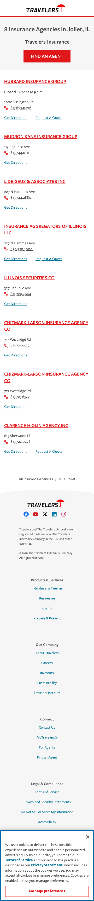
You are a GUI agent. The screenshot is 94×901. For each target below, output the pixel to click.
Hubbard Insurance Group (35, 81)
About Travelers (47, 653)
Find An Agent (47, 56)
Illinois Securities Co (29, 278)
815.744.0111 (19, 152)
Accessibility (47, 822)
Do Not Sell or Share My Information (47, 812)
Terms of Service (47, 792)
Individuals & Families (47, 588)
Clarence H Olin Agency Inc (36, 425)
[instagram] (65, 514)
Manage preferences (47, 891)
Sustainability (47, 683)
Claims (47, 608)
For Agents (47, 747)
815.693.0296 (20, 108)
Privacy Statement (47, 865)
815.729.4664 (20, 294)
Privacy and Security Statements (47, 802)
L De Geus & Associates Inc (35, 181)
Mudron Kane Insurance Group (40, 136)
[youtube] (37, 514)
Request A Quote (49, 117)
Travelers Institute (47, 693)
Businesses (47, 598)
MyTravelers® (47, 737)
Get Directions (15, 117)
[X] (47, 514)
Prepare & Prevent (47, 618)
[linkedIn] (56, 514)
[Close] (87, 837)
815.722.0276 (20, 441)
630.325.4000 (21, 249)
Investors (47, 673)
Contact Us (47, 727)
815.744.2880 (20, 197)
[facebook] (28, 514)
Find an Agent (47, 757)
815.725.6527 (20, 345)
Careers (47, 663)
